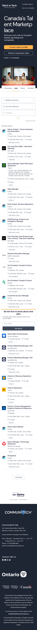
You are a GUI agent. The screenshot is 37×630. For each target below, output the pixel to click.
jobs (16, 88)
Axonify (9, 283)
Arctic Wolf (10, 411)
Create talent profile (18, 47)
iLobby (9, 134)
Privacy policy (14, 499)
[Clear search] (33, 100)
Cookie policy (23, 499)
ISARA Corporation (13, 256)
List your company (28, 8)
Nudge (9, 268)
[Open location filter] (33, 113)
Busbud (9, 378)
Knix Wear (10, 151)
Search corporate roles (18, 53)
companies (8, 88)
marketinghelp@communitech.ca (18, 613)
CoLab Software (12, 336)
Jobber (9, 168)
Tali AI (9, 390)
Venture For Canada (13, 446)
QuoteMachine (12, 348)
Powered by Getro (30, 121)
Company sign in (27, 4)
